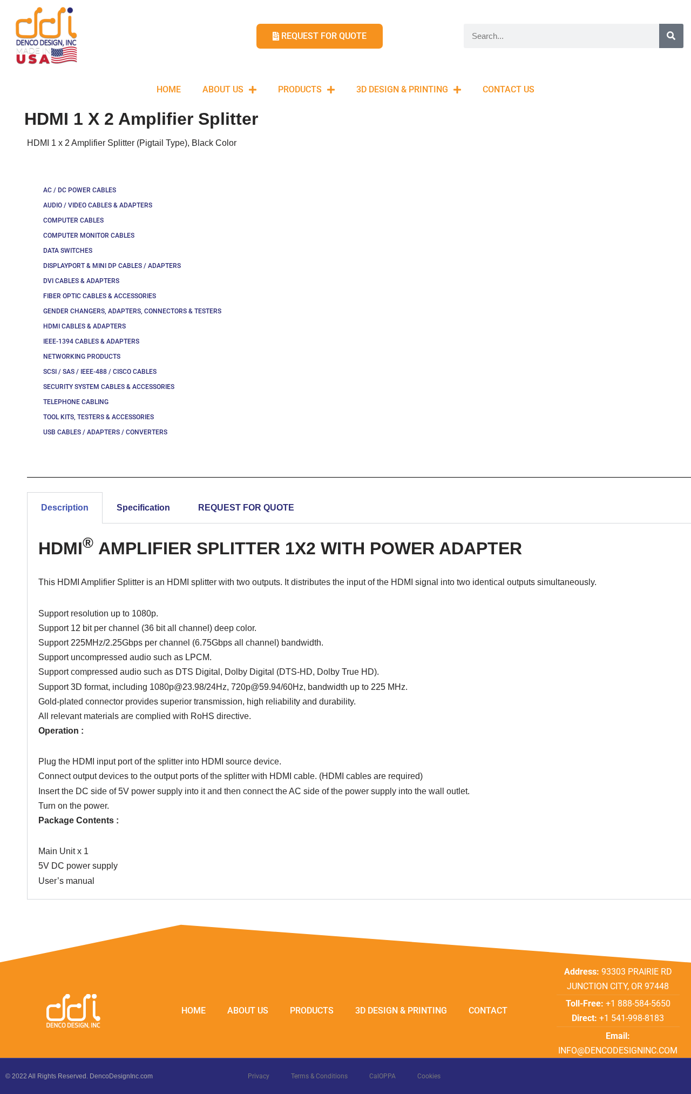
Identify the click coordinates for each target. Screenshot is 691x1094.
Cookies (429, 1076)
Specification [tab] (143, 507)
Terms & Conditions (319, 1076)
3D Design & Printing (402, 89)
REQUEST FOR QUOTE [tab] (246, 507)
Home (169, 89)
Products (300, 89)
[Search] (671, 36)
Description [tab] (65, 507)
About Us (222, 89)
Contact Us (508, 89)
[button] (668, 15)
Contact (488, 1010)
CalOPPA (382, 1076)
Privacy (258, 1076)
